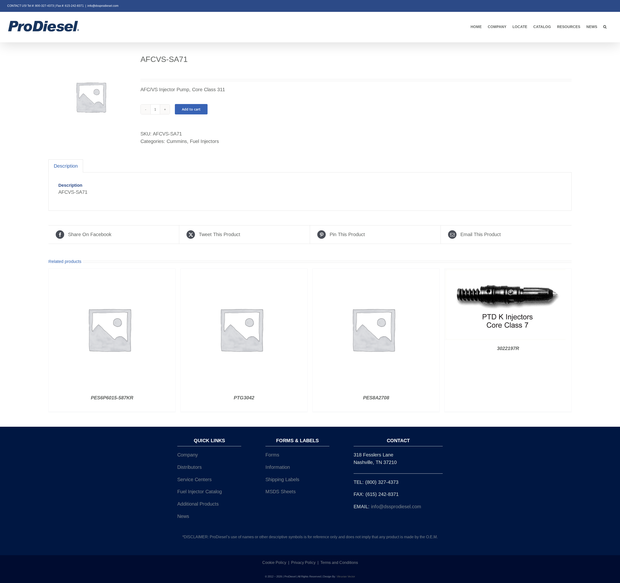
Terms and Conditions (339, 563)
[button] (605, 27)
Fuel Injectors (204, 141)
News (183, 516)
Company (187, 454)
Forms (272, 454)
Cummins (177, 141)
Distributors (189, 467)
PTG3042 (244, 397)
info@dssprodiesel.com (102, 5)
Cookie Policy (274, 563)
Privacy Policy (303, 563)
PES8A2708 (376, 397)
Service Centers (194, 479)
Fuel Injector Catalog (199, 491)
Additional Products (198, 504)
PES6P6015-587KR (112, 397)
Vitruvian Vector (346, 576)
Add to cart (191, 109)
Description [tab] (66, 166)
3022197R (508, 348)
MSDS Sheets (280, 491)
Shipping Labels (282, 479)
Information (277, 467)
